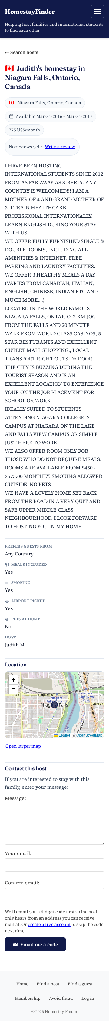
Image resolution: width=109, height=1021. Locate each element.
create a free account (49, 924)
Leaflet (64, 735)
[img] (54, 704)
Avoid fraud (61, 998)
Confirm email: (22, 882)
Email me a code (39, 944)
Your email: (18, 853)
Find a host (48, 984)
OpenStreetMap (89, 735)
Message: (15, 798)
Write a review (60, 147)
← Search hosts (21, 52)
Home (22, 984)
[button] (13, 680)
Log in (87, 998)
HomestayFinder (29, 11)
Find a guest (80, 984)
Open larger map (23, 746)
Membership (28, 998)
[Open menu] (97, 11)
